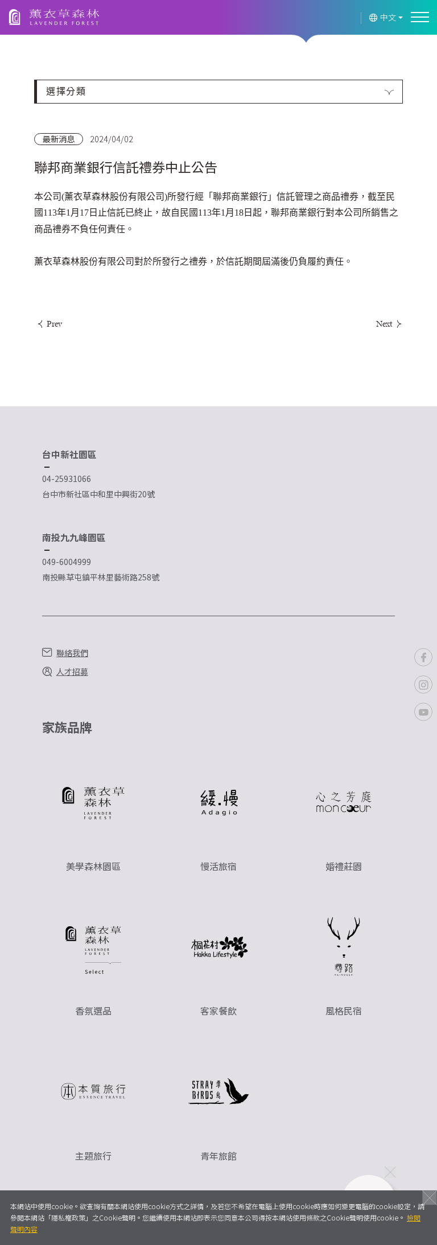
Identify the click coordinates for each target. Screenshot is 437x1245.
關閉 (429, 1197)
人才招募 (72, 671)
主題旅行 (93, 1155)
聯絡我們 (72, 652)
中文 (388, 17)
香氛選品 (93, 1010)
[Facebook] (423, 657)
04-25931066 (66, 478)
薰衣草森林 (54, 17)
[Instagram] (423, 684)
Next (385, 323)
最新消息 (59, 139)
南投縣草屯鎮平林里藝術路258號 (100, 577)
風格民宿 (343, 1010)
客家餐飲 (218, 1010)
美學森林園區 (93, 866)
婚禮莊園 (343, 866)
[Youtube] (423, 712)
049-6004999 (66, 561)
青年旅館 (218, 1155)
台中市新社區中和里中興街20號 (98, 494)
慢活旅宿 (218, 866)
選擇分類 (66, 91)
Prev (53, 323)
